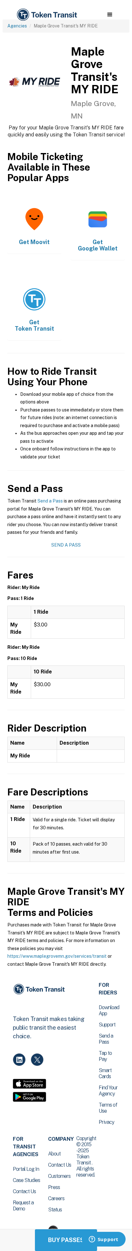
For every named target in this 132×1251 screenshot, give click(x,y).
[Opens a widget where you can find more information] (103, 1240)
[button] (109, 14)
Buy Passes (66, 1240)
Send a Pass (50, 500)
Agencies (17, 25)
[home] (46, 14)
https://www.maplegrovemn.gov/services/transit (57, 956)
